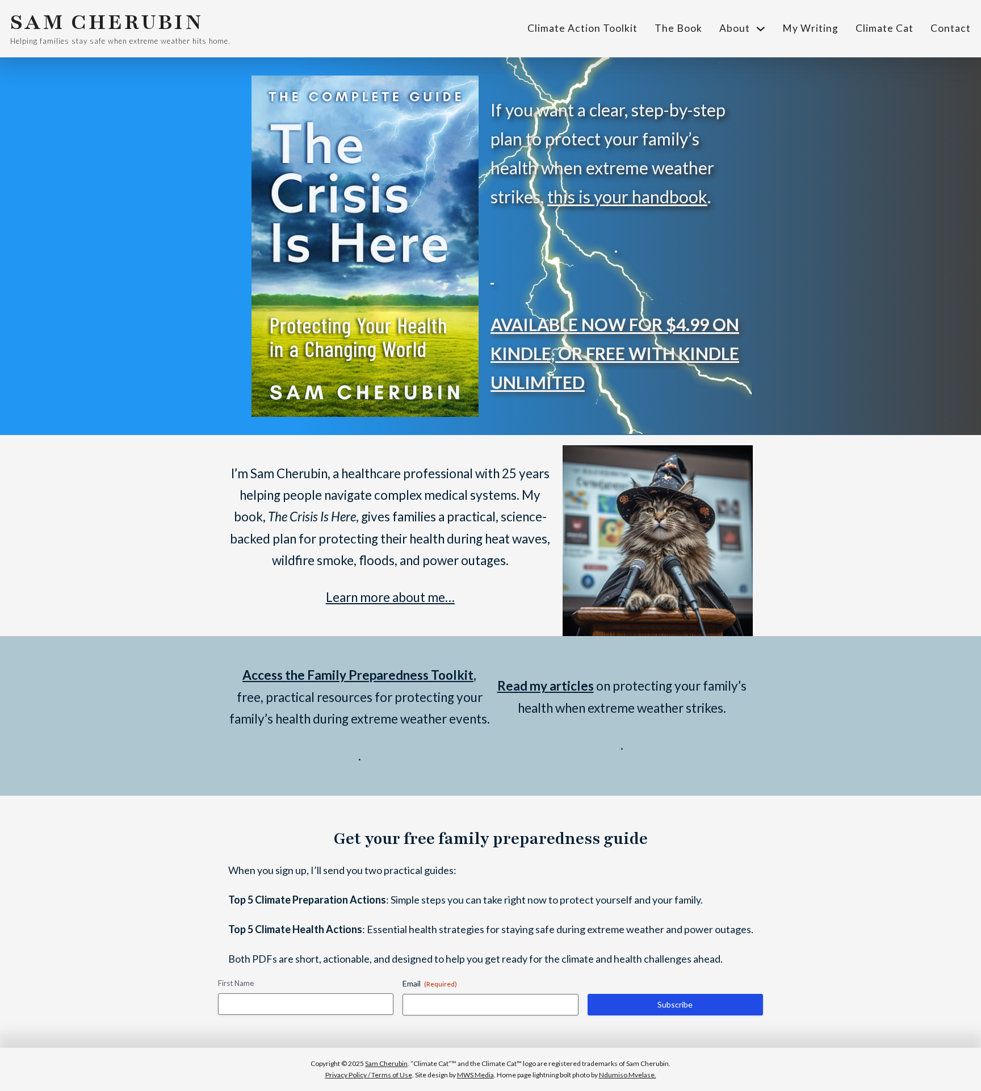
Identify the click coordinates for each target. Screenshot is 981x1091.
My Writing (810, 28)
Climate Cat (884, 28)
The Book (678, 28)
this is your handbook (627, 196)
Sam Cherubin (386, 1063)
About (734, 28)
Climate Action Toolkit (582, 28)
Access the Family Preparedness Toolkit (357, 675)
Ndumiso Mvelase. (627, 1075)
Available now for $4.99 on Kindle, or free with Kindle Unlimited (615, 353)
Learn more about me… (390, 597)
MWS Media (475, 1075)
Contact (950, 28)
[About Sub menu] (761, 29)
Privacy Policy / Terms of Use (368, 1075)
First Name (236, 983)
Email (430, 983)
